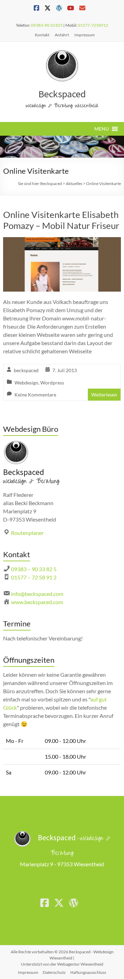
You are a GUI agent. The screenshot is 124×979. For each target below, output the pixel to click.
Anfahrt (62, 34)
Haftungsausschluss (88, 972)
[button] (101, 129)
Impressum (84, 34)
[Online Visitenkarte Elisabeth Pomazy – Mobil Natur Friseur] (62, 241)
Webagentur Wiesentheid (80, 964)
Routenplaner (27, 532)
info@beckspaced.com (37, 593)
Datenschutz (54, 972)
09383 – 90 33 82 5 (33, 569)
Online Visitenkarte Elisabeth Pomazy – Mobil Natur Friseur (61, 220)
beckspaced (26, 370)
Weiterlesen (104, 394)
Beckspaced (62, 94)
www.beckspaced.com (37, 602)
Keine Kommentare (35, 394)
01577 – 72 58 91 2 (33, 577)
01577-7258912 (93, 25)
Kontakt (42, 34)
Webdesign (26, 383)
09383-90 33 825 (47, 25)
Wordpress (52, 383)
